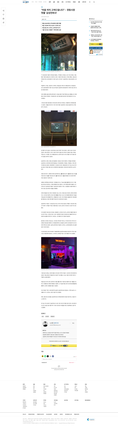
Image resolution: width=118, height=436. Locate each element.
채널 (85, 386)
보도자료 (66, 400)
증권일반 (44, 393)
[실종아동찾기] (91, 50)
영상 (44, 403)
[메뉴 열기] (89, 2)
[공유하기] (3, 10)
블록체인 (44, 392)
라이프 (36, 1)
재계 (54, 386)
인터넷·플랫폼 (66, 389)
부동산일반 (76, 390)
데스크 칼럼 (35, 403)
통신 (65, 386)
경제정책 (24, 386)
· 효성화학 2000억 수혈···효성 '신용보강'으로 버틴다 (52, 334)
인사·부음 (76, 400)
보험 (34, 387)
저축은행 (34, 390)
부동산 (74, 2)
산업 (62, 2)
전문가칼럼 (35, 402)
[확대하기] (59, 34)
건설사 (76, 386)
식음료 (86, 387)
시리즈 (32, 1)
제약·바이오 (66, 390)
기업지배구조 (25, 406)
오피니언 (84, 2)
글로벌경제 (24, 387)
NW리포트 (24, 402)
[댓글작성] (3, 14)
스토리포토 (55, 403)
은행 (34, 386)
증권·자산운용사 (46, 386)
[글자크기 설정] (3, 22)
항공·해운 (55, 393)
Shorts (44, 402)
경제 (50, 2)
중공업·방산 (56, 390)
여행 (85, 390)
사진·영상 (44, 1)
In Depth (24, 407)
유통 (79, 2)
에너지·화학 (56, 392)
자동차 (55, 389)
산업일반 (55, 394)
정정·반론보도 (87, 400)
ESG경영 (40, 1)
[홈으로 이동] (26, 2)
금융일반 (34, 392)
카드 (34, 389)
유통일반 (86, 392)
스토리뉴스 (24, 403)
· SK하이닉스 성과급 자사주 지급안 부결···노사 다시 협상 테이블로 (55, 332)
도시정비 (76, 389)
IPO (44, 390)
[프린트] (3, 18)
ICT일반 (65, 392)
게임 (65, 387)
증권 (58, 2)
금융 (54, 2)
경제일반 (24, 389)
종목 (44, 387)
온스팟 (55, 402)
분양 (75, 387)
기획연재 (44, 406)
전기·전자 (55, 387)
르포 (42, 7)
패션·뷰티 (86, 389)
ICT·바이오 (68, 2)
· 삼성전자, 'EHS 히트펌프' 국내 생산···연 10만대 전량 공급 (54, 336)
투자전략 (44, 389)
